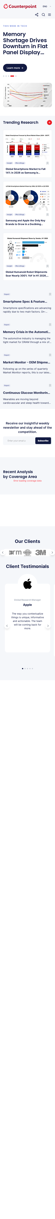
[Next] (52, 552)
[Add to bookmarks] (47, 163)
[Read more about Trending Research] (49, 122)
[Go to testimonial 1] (22, 668)
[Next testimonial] (48, 626)
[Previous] (3, 552)
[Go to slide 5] (14, 76)
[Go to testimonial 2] (25, 668)
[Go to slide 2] (6, 76)
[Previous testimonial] (7, 626)
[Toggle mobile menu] (49, 14)
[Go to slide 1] (3, 76)
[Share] (36, 14)
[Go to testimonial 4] (30, 668)
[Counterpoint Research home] (14, 6)
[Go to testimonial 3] (27, 668)
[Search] (43, 14)
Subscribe (43, 440)
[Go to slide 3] (8, 76)
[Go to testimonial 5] (32, 668)
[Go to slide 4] (11, 76)
